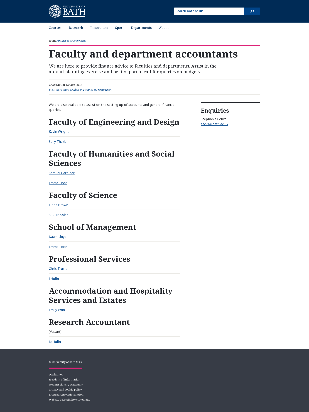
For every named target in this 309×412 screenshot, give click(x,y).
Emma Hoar (58, 183)
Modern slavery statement (66, 384)
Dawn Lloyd (58, 236)
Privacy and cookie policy (65, 389)
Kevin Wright (59, 131)
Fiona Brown (58, 205)
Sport (119, 27)
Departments (141, 27)
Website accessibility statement (69, 399)
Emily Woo (57, 310)
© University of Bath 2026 (65, 362)
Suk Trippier (58, 215)
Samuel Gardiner (62, 173)
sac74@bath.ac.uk (214, 124)
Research (76, 27)
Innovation (99, 27)
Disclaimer (56, 374)
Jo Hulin (55, 341)
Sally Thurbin (59, 141)
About (164, 27)
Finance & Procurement (71, 40)
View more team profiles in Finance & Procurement (80, 89)
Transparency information (66, 394)
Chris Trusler (59, 268)
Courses (55, 27)
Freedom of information (64, 379)
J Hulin (54, 278)
